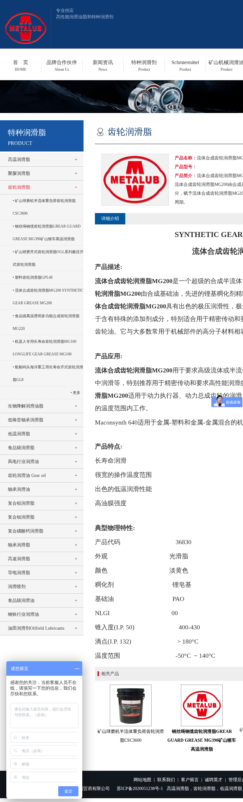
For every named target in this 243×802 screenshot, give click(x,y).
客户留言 (190, 779)
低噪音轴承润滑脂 (25, 420)
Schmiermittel (185, 66)
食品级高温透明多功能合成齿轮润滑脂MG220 (46, 322)
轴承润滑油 (19, 489)
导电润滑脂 (19, 572)
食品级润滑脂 (21, 447)
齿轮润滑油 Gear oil (27, 475)
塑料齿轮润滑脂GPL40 (34, 277)
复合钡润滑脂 (21, 517)
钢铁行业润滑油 (23, 614)
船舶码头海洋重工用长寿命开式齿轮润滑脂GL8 (48, 373)
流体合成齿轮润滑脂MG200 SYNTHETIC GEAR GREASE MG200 (48, 296)
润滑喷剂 (17, 586)
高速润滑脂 (19, 558)
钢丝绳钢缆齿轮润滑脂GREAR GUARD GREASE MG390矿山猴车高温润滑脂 (47, 232)
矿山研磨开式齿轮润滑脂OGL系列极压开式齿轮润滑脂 (48, 258)
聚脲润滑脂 (19, 173)
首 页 (20, 66)
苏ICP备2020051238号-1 (140, 788)
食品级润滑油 (21, 600)
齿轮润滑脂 (19, 187)
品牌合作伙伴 (62, 66)
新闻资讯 (103, 66)
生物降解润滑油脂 (25, 406)
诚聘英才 (213, 779)
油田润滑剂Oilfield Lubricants (36, 628)
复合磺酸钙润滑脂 (25, 531)
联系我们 (166, 779)
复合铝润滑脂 (21, 503)
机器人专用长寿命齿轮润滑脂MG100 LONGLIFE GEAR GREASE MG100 (44, 347)
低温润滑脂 (19, 433)
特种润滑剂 (144, 66)
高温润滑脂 (19, 159)
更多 (76, 392)
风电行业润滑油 (23, 461)
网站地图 (142, 779)
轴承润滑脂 (19, 545)
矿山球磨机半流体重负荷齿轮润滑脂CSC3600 (44, 207)
